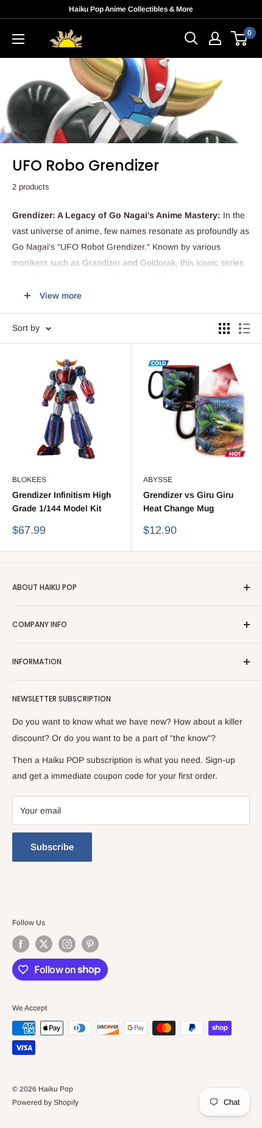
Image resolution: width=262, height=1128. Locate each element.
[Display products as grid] (224, 328)
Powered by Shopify (45, 1102)
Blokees (29, 479)
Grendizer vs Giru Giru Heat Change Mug (188, 501)
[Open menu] (18, 39)
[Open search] (191, 38)
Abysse (157, 479)
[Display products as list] (244, 328)
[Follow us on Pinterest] (90, 943)
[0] (239, 38)
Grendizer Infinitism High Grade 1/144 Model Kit (61, 501)
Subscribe (52, 847)
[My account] (215, 38)
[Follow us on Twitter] (43, 943)
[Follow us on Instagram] (67, 943)
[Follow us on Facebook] (20, 943)
